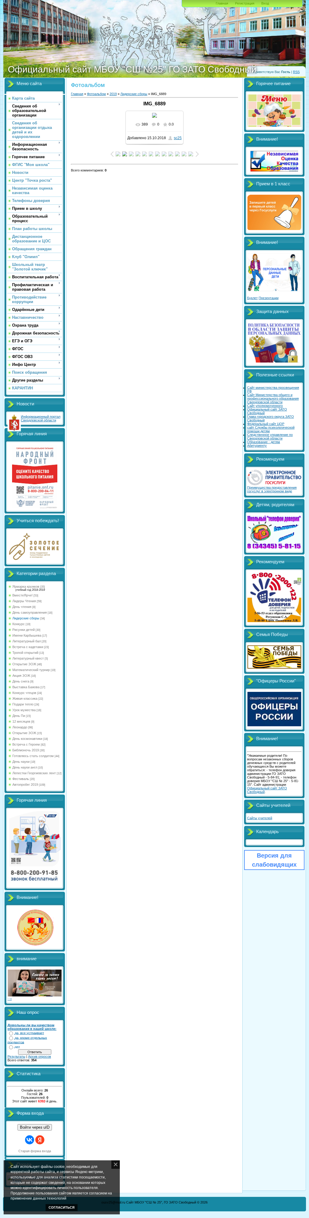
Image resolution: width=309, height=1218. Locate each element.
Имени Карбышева (26, 635)
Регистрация (244, 3)
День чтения (21, 607)
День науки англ (24, 767)
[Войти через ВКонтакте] (29, 1139)
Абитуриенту (257, 445)
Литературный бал (26, 641)
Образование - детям (263, 442)
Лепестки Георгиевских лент (34, 773)
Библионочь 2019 (25, 750)
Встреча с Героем (26, 744)
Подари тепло (22, 704)
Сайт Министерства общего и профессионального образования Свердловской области (273, 398)
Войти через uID (34, 1127)
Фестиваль (20, 779)
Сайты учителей (259, 818)
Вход (265, 3)
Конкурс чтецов (24, 693)
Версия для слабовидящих (274, 860)
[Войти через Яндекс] (39, 1139)
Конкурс (18, 624)
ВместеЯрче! (22, 595)
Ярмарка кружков (25, 586)
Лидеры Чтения (24, 601)
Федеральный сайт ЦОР (265, 424)
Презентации (269, 298)
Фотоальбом (96, 94)
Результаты (16, 1056)
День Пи (18, 716)
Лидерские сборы (25, 618)
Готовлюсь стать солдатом (33, 756)
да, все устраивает (29, 1033)
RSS (296, 72)
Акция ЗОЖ (21, 675)
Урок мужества (24, 710)
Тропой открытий (25, 652)
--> (10, 999)
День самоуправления (29, 612)
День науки (21, 761)
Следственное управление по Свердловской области (270, 436)
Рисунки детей (23, 629)
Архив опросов (39, 1056)
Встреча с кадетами (27, 647)
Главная (222, 3)
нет (17, 1047)
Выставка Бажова (26, 687)
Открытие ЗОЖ (24, 664)
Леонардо (19, 727)
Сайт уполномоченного (265, 406)
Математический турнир (31, 670)
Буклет (252, 298)
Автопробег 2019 (25, 784)
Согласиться (62, 1207)
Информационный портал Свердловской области (40, 418)
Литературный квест (28, 658)
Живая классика (24, 698)
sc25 (178, 138)
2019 (113, 94)
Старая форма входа (34, 1151)
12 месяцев (21, 721)
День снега (20, 681)
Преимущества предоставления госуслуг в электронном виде (272, 489)
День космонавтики (27, 738)
